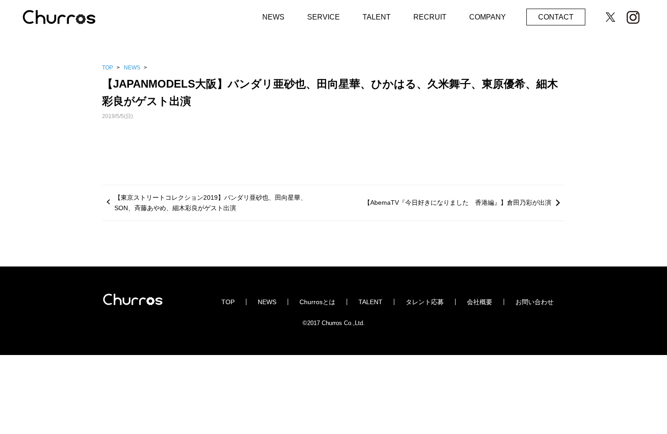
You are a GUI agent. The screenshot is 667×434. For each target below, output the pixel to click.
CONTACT (556, 17)
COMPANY (487, 17)
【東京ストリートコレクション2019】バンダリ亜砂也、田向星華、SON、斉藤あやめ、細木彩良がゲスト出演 (210, 202)
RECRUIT (429, 17)
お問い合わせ (534, 302)
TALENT (377, 17)
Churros (68, 19)
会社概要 (479, 302)
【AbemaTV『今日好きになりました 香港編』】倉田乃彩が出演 (457, 202)
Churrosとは (317, 302)
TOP (107, 67)
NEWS (273, 17)
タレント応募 (425, 302)
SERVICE (323, 17)
